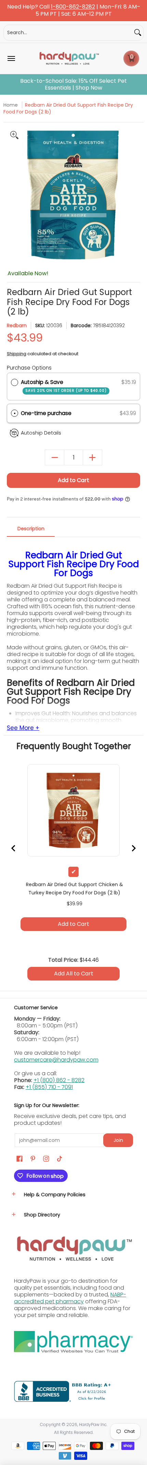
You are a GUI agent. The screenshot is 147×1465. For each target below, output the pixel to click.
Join (118, 1140)
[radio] (14, 382)
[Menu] (11, 58)
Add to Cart (73, 480)
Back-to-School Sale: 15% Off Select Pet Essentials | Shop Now (73, 84)
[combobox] (68, 32)
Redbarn (17, 325)
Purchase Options (29, 367)
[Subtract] (54, 457)
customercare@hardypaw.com (56, 1060)
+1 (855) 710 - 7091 (49, 1087)
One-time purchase (46, 413)
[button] (131, 58)
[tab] (31, 530)
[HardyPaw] (68, 58)
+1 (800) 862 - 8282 (59, 1080)
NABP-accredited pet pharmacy (70, 1298)
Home (10, 105)
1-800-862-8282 (73, 7)
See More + (23, 728)
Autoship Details (41, 432)
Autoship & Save (64, 385)
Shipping (16, 354)
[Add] (92, 457)
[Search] (137, 32)
